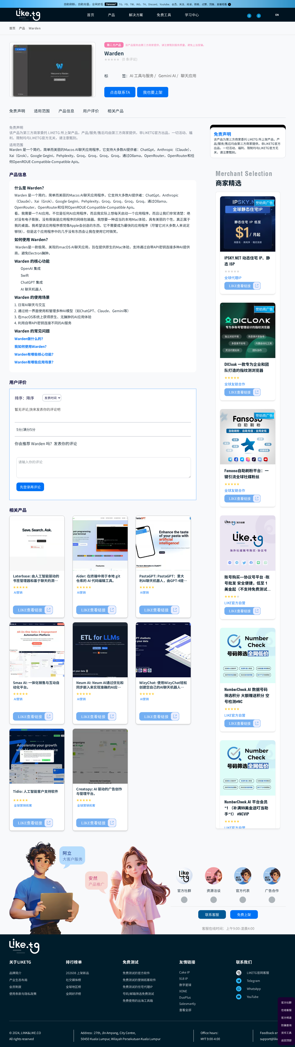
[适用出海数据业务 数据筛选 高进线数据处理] (247, 655)
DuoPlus (185, 997)
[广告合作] (272, 875)
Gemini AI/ (168, 75)
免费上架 (244, 914)
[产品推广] (128, 890)
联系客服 (212, 914)
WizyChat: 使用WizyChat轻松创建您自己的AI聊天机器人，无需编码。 (163, 687)
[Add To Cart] (33, 610)
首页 (90, 14)
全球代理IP (232, 277)
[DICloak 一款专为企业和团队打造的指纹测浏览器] (247, 330)
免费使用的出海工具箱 (138, 1000)
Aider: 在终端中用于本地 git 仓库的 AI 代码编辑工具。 (98, 578)
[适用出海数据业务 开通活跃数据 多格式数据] (247, 768)
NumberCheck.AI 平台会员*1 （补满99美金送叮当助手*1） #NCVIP (246, 808)
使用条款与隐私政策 (22, 993)
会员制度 (15, 987)
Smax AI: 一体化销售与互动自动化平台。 (36, 685)
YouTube (253, 996)
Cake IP (184, 972)
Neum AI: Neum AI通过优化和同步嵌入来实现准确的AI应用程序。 (100, 687)
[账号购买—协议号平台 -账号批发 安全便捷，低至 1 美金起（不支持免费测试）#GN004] (247, 543)
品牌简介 (15, 973)
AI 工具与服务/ (143, 75)
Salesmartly (187, 1003)
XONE (183, 991)
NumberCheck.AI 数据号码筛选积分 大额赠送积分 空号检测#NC (246, 695)
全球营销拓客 (23, 805)
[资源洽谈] (213, 875)
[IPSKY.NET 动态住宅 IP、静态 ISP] (247, 224)
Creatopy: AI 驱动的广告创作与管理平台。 (99, 791)
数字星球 (185, 985)
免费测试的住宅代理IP (138, 987)
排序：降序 (24, 398)
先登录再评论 (30, 486)
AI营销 (18, 592)
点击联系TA (120, 92)
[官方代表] (242, 875)
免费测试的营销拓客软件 (139, 980)
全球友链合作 (234, 384)
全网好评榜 (73, 993)
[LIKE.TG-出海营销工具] (147, 946)
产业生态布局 (18, 980)
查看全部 (185, 1010)
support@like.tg (271, 1039)
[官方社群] (47, 888)
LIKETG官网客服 (258, 972)
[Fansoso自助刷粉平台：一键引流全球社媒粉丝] (247, 436)
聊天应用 (188, 75)
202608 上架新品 (77, 973)
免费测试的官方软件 (136, 973)
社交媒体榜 (73, 980)
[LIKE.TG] (28, 15)
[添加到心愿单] (174, 92)
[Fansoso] (147, 4)
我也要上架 (152, 92)
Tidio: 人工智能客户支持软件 (35, 791)
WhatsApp (254, 988)
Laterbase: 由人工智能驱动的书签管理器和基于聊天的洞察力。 (36, 580)
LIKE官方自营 (234, 602)
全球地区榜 (73, 987)
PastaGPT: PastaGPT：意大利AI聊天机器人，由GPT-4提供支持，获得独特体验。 (163, 580)
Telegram (253, 980)
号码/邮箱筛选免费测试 (138, 993)
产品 (22, 28)
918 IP (183, 978)
